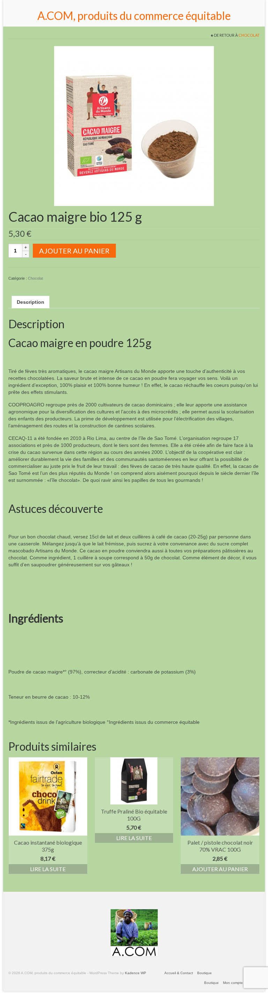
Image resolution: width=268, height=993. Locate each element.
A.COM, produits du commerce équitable (134, 15)
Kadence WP (135, 973)
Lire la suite (48, 869)
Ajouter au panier (74, 251)
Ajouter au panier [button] (220, 869)
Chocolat (249, 35)
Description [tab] (30, 302)
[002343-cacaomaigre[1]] (134, 125)
